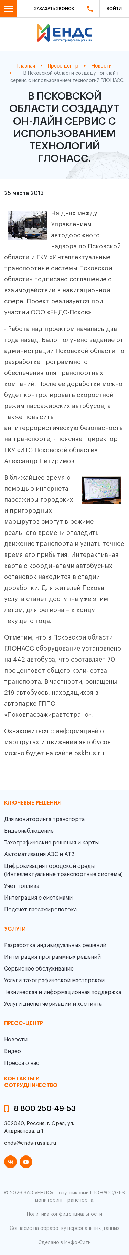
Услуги (15, 929)
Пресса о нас (21, 1063)
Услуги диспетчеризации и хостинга (53, 1004)
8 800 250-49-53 (45, 1108)
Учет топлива (21, 886)
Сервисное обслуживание (39, 969)
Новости (16, 1040)
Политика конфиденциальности (64, 1214)
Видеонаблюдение (29, 831)
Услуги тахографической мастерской (54, 980)
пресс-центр (23, 1023)
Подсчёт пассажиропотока (40, 909)
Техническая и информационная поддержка (62, 992)
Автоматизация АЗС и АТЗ (39, 854)
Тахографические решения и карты (51, 843)
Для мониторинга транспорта (44, 819)
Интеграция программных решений (52, 957)
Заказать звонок (54, 9)
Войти (114, 9)
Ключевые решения (32, 803)
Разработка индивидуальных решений (55, 945)
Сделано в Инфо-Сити (64, 1242)
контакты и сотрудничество (30, 1082)
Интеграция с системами (38, 898)
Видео (12, 1051)
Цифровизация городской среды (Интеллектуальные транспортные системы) (63, 870)
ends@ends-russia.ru (30, 1143)
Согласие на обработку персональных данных (64, 1228)
